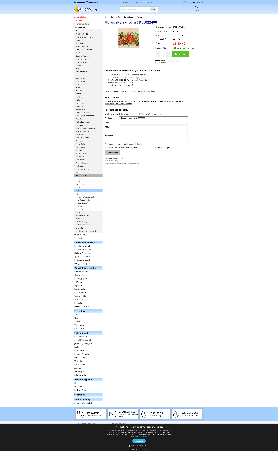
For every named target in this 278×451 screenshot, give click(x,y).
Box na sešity (80, 43)
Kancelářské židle (81, 337)
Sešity (78, 172)
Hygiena (77, 383)
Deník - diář (80, 53)
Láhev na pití (80, 78)
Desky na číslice (81, 59)
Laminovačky (79, 289)
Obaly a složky (81, 103)
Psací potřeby (81, 157)
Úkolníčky (79, 228)
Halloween (80, 188)
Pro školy (79, 150)
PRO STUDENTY (81, 147)
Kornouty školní (81, 72)
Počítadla (79, 125)
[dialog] (139, 437)
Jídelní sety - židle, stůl (83, 343)
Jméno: (107, 122)
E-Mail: (107, 127)
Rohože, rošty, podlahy (83, 403)
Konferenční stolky (82, 354)
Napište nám (137, 2)
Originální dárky (80, 234)
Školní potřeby (116, 17)
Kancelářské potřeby (82, 246)
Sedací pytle (79, 371)
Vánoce (139, 17)
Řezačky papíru (80, 278)
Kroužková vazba (81, 271)
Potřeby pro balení (82, 260)
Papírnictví (112, 163)
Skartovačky (79, 275)
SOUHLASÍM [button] (139, 441)
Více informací (143, 436)
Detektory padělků (81, 306)
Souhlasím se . (124, 144)
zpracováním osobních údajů (130, 144)
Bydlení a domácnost (83, 47)
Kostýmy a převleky (83, 200)
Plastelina (79, 119)
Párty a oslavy (81, 109)
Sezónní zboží (129, 17)
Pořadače (79, 135)
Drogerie (78, 386)
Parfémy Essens (80, 390)
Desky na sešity (81, 62)
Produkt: (108, 118)
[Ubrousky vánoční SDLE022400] (128, 38)
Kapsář (78, 69)
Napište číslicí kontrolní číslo (116, 147)
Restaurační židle (81, 350)
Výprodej (78, 20)
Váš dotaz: (109, 136)
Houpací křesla (80, 357)
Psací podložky (81, 153)
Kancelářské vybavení (83, 249)
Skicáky (78, 212)
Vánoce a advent (122, 163)
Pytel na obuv (81, 160)
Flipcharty (78, 318)
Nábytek (79, 91)
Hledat (153, 9)
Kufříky (78, 75)
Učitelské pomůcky (82, 225)
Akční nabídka (80, 17)
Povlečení (80, 206)
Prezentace (79, 328)
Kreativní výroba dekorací (85, 197)
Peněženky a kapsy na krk (85, 116)
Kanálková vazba (81, 292)
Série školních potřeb (83, 169)
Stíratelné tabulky (82, 215)
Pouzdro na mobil (82, 138)
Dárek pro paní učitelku (84, 50)
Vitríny (77, 321)
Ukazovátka (79, 325)
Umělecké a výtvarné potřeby (86, 231)
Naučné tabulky (81, 97)
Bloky (78, 40)
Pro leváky (79, 141)
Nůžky (78, 100)
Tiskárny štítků (80, 296)
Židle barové (79, 368)
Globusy (79, 65)
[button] (139, 446)
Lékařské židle (80, 375)
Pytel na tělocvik (82, 163)
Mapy (78, 87)
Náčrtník (79, 94)
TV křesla (78, 361)
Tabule (77, 314)
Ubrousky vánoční (134, 163)
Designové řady (80, 263)
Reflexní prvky (81, 166)
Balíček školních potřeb (84, 37)
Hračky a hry (81, 209)
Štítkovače (78, 299)
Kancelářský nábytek (82, 340)
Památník (79, 106)
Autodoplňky (81, 185)
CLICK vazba (79, 282)
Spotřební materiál (82, 256)
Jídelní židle (79, 347)
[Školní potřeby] (86, 9)
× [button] (275, 426)
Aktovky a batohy (82, 31)
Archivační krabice (82, 34)
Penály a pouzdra (82, 113)
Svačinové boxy (81, 222)
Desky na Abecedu (82, 56)
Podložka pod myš (82, 131)
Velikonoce (80, 182)
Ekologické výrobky (82, 253)
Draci (78, 194)
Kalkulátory (79, 303)
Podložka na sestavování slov (86, 128)
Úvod (106, 17)
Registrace (199, 2)
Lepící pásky (80, 81)
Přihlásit (188, 2)
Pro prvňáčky (80, 144)
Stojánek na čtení (82, 218)
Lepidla (78, 84)
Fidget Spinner (81, 179)
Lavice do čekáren (81, 364)
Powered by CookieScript (139, 449)
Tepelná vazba (80, 285)
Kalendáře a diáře (81, 24)
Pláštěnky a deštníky (83, 122)
